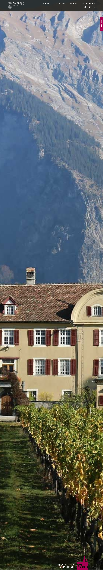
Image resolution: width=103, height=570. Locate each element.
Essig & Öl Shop (60, 3)
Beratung (102, 23)
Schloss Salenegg (88, 3)
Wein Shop (46, 3)
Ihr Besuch (74, 3)
